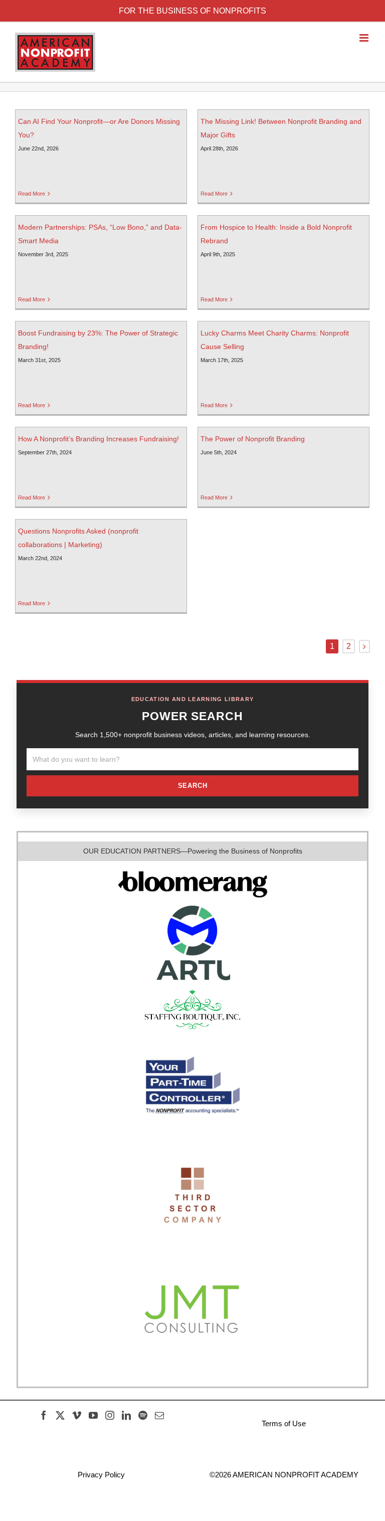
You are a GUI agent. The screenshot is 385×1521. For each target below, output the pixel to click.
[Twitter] (60, 1415)
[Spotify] (142, 1415)
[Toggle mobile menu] (364, 38)
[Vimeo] (76, 1415)
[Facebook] (43, 1415)
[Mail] (159, 1415)
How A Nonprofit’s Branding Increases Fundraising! (98, 439)
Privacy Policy (101, 1474)
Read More (31, 194)
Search (193, 785)
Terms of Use (284, 1423)
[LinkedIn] (126, 1415)
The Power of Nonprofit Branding (253, 439)
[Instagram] (109, 1415)
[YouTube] (93, 1415)
